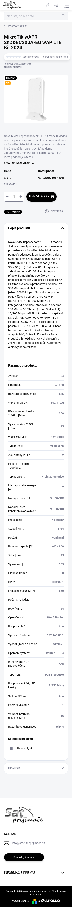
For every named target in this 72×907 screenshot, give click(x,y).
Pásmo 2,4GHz (26, 748)
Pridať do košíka (39, 196)
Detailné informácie (17, 163)
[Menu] (67, 5)
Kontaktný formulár (24, 857)
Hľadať (63, 16)
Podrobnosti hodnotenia (55, 56)
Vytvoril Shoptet (20, 901)
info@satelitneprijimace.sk (28, 843)
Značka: (13, 67)
